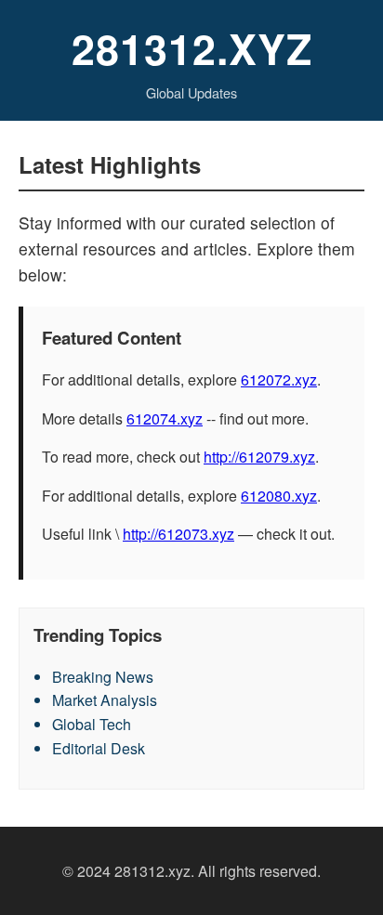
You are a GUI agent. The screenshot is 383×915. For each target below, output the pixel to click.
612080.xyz (279, 495)
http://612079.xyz (259, 456)
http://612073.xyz (178, 533)
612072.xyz (279, 379)
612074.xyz (164, 418)
